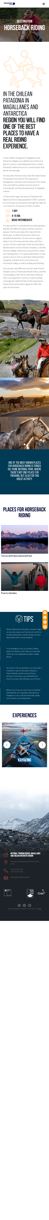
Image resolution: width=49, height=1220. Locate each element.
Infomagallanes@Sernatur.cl (20, 877)
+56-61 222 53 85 (17, 872)
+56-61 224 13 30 (17, 869)
